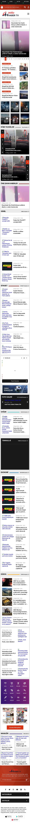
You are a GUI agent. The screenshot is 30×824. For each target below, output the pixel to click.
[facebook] (5, 789)
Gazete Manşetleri (15, 727)
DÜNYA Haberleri (24, 574)
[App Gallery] (15, 820)
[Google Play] (19, 816)
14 (26, 59)
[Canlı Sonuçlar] (15, 389)
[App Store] (8, 816)
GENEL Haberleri (24, 211)
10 (19, 59)
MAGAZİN (26, 733)
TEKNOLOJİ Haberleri (22, 440)
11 (20, 59)
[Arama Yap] (24, 7)
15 (28, 59)
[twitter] (9, 789)
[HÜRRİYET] (8, 715)
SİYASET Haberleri (24, 285)
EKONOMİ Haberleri (24, 472)
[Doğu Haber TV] (10, 14)
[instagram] (13, 789)
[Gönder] (27, 779)
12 (22, 59)
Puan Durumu (15, 381)
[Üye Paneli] (27, 7)
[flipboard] (21, 789)
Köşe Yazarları (25, 127)
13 (24, 59)
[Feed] (24, 789)
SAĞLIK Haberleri (24, 412)
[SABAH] (22, 715)
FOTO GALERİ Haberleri (22, 397)
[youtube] (17, 789)
